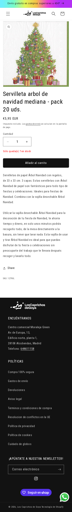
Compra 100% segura (21, 372)
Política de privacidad (21, 426)
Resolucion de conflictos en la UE (29, 417)
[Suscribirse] (59, 469)
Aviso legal (15, 399)
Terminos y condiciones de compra (30, 408)
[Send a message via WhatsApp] (64, 497)
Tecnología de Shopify (53, 507)
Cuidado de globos (19, 444)
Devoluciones (16, 390)
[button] (8, 13)
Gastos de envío (18, 381)
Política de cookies (20, 435)
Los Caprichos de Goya (29, 507)
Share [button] (11, 268)
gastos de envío (33, 124)
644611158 (27, 349)
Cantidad (8, 133)
